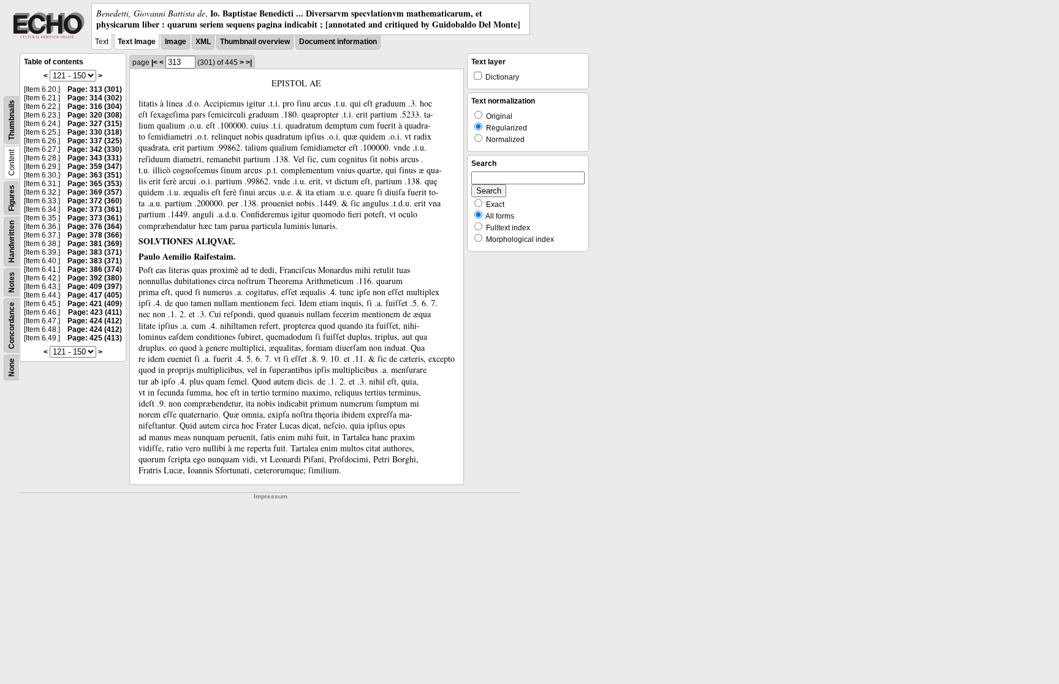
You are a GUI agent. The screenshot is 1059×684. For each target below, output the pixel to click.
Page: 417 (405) (94, 295)
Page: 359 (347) (94, 166)
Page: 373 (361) (94, 209)
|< (154, 62)
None (11, 367)
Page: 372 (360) (94, 201)
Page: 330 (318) (94, 132)
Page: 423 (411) (95, 312)
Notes (11, 282)
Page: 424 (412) (94, 321)
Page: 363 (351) (94, 175)
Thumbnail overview (255, 41)
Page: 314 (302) (94, 98)
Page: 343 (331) (94, 158)
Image (175, 41)
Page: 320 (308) (94, 115)
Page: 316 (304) (94, 106)
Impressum (270, 496)
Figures (11, 198)
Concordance (11, 325)
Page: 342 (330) (94, 149)
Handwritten (11, 241)
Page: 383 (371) (94, 252)
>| (249, 62)
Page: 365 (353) (94, 183)
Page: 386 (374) (94, 269)
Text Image (137, 41)
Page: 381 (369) (94, 243)
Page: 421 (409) (94, 303)
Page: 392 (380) (94, 278)
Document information (338, 41)
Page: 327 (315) (94, 123)
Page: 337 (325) (94, 141)
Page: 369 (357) (94, 192)
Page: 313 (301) (94, 89)
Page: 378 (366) (94, 235)
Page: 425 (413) (94, 338)
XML (203, 41)
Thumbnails (11, 120)
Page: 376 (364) (94, 226)
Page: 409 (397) (94, 286)
